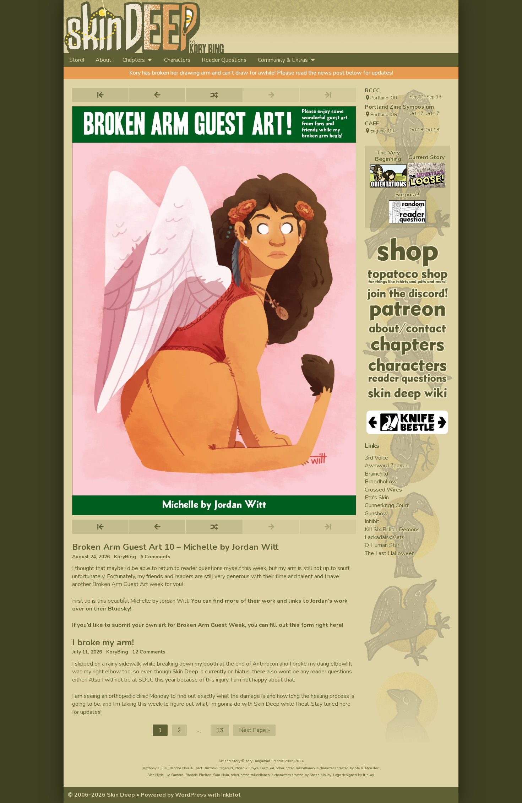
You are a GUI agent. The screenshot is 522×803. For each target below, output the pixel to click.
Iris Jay (368, 774)
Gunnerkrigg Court (387, 505)
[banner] (209, 26)
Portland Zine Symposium (399, 107)
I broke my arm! (103, 642)
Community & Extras (283, 60)
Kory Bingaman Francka (264, 761)
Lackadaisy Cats (384, 537)
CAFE (372, 123)
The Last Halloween (390, 553)
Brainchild (376, 474)
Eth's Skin (377, 497)
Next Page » (254, 730)
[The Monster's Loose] (426, 175)
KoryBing (125, 556)
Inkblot (231, 795)
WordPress (190, 795)
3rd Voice (376, 458)
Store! (76, 60)
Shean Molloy (320, 774)
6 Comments (155, 556)
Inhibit (372, 521)
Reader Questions (224, 60)
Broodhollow (381, 481)
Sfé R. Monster (367, 768)
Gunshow (376, 513)
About (103, 60)
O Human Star (382, 545)
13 (222, 731)
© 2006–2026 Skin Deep (101, 795)
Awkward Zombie (387, 466)
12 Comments (148, 652)
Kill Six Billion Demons (392, 529)
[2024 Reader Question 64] (407, 211)
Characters (177, 60)
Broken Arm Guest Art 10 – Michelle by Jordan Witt (175, 547)
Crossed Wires (383, 490)
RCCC (372, 90)
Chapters (134, 60)
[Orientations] (388, 176)
